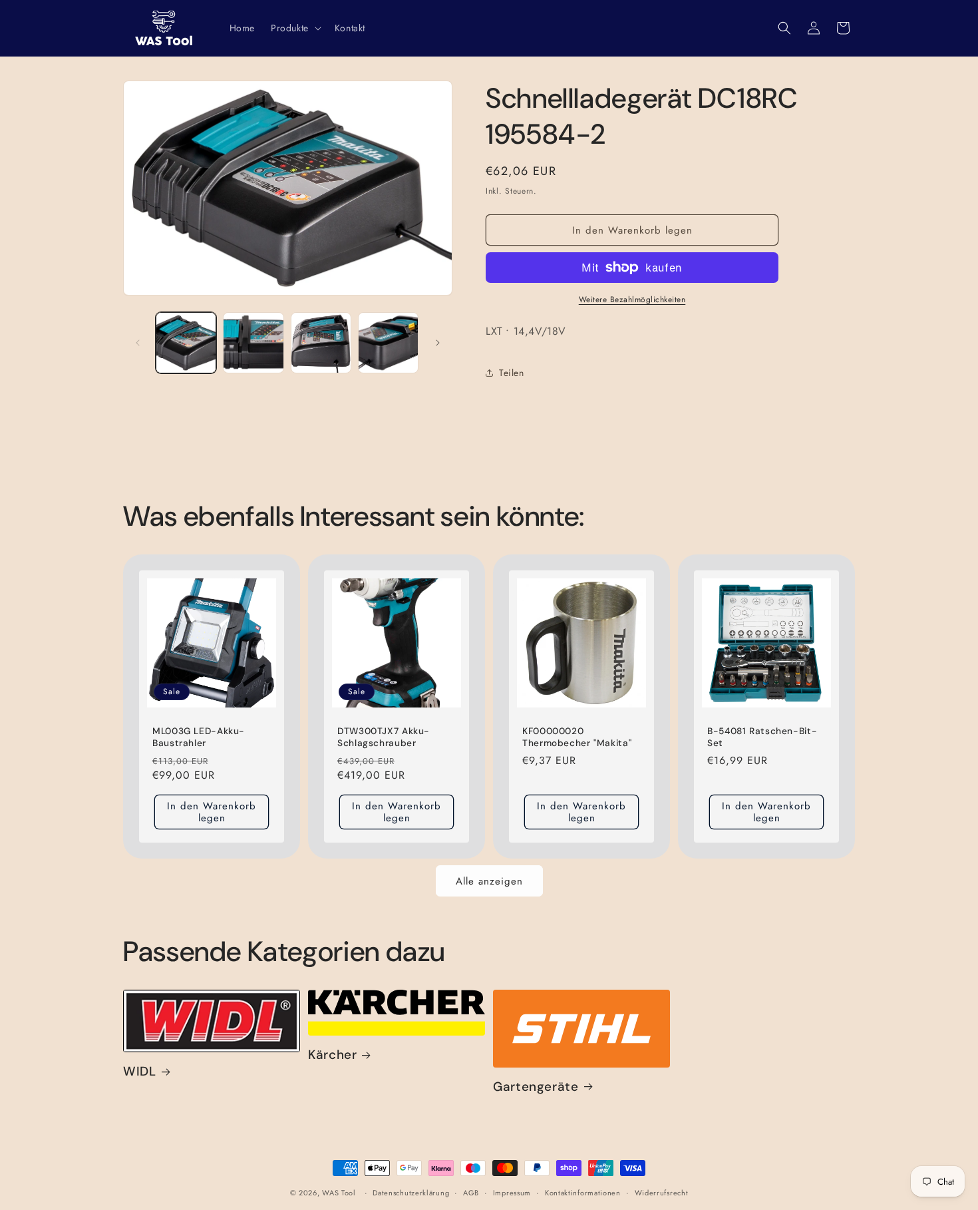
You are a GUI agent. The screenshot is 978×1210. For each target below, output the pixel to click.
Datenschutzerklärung (411, 1192)
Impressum (512, 1192)
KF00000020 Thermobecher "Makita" (576, 737)
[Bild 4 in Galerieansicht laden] (388, 342)
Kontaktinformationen (583, 1192)
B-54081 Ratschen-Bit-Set (762, 737)
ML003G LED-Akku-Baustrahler (198, 737)
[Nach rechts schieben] (437, 342)
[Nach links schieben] (137, 342)
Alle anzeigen (489, 881)
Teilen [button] (511, 372)
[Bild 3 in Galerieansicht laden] (321, 342)
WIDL (139, 1072)
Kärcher (332, 1055)
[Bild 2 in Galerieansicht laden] (253, 342)
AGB (471, 1192)
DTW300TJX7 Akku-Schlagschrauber (383, 737)
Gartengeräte (536, 1087)
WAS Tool (339, 1192)
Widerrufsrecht (662, 1192)
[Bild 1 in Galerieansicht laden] (186, 342)
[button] (295, 28)
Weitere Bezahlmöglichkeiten (632, 299)
